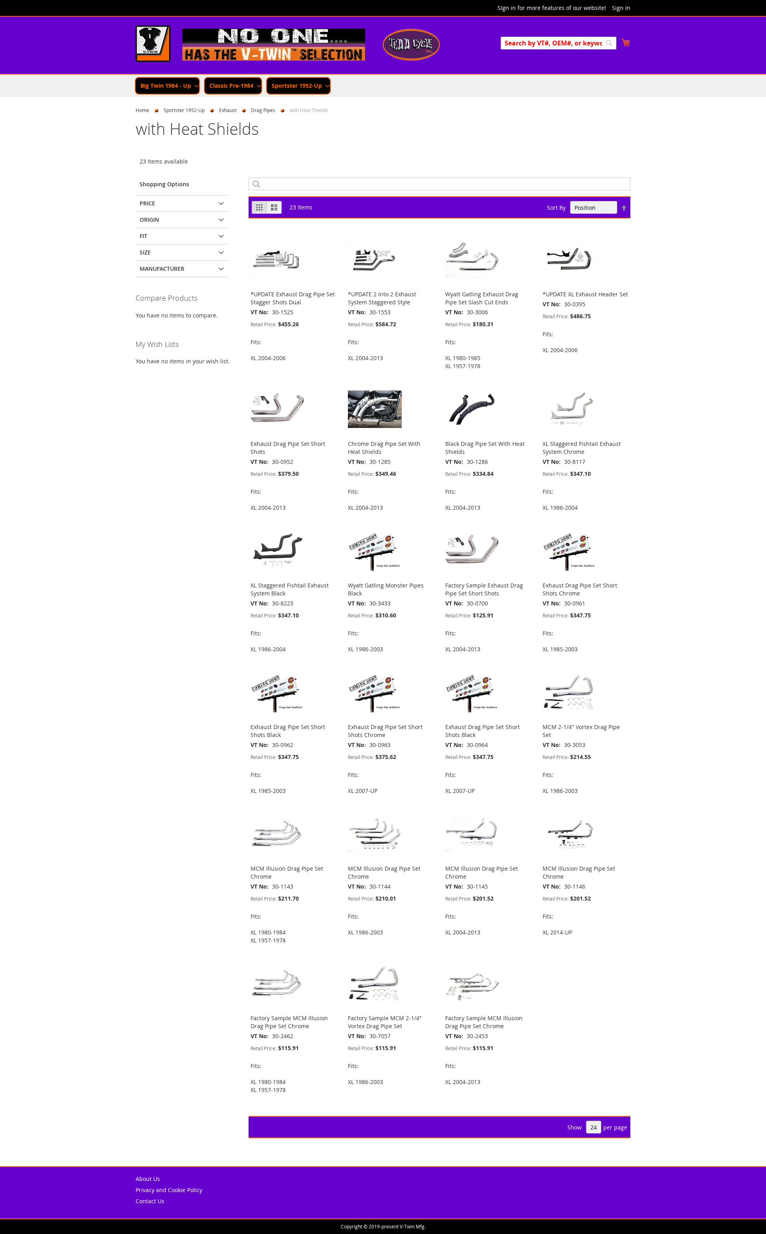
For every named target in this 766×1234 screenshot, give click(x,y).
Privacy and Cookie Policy (169, 1190)
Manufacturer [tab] (162, 268)
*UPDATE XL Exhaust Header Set (585, 294)
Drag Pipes (263, 110)
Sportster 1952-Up (184, 110)
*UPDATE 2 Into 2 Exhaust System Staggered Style (382, 298)
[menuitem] (167, 86)
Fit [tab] (143, 236)
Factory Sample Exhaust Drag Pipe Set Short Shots (484, 589)
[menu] (383, 86)
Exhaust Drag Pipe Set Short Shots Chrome (580, 589)
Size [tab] (145, 252)
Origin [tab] (149, 219)
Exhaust (228, 110)
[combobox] (558, 43)
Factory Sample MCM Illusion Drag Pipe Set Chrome (289, 1022)
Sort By (556, 207)
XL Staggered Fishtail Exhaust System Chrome (582, 447)
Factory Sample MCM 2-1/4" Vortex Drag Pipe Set (385, 1022)
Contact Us (150, 1201)
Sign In (621, 8)
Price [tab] (147, 203)
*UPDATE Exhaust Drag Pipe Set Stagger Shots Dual (293, 298)
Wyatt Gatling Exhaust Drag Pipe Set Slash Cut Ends (481, 298)
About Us (148, 1179)
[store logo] (153, 45)
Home (142, 110)
